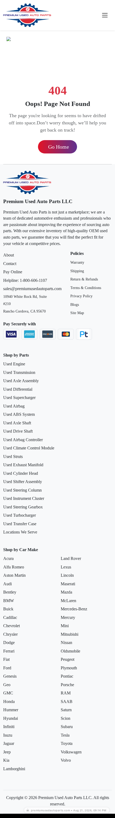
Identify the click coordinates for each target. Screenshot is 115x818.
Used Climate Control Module (28, 448)
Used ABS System (19, 414)
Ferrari (8, 651)
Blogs (74, 305)
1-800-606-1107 (33, 280)
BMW (8, 600)
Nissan (66, 642)
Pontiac (67, 676)
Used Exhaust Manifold (23, 465)
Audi (7, 584)
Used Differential (17, 389)
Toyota (66, 743)
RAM (66, 693)
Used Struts (13, 456)
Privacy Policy (81, 296)
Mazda (66, 592)
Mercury (68, 617)
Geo (6, 684)
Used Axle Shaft (17, 423)
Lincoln (67, 575)
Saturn (66, 710)
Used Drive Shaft (18, 431)
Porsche (67, 684)
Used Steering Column (22, 490)
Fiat (6, 659)
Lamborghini (14, 768)
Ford (7, 668)
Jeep (7, 752)
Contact (9, 263)
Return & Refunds (84, 279)
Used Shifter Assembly (22, 481)
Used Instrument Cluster (23, 498)
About (8, 255)
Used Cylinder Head (20, 473)
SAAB (66, 701)
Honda (9, 701)
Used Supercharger (19, 397)
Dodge (9, 642)
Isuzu (7, 735)
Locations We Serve (20, 532)
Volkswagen (71, 752)
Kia (6, 760)
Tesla (65, 735)
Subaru (67, 726)
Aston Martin (14, 575)
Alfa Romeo (13, 567)
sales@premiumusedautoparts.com (32, 288)
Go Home (58, 147)
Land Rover (71, 558)
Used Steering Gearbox (23, 507)
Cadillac (10, 617)
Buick (8, 609)
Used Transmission (19, 372)
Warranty (77, 262)
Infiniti (8, 726)
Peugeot (67, 659)
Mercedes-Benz (74, 609)
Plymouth (69, 668)
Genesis (10, 676)
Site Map (77, 313)
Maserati (68, 584)
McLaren (68, 600)
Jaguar (8, 743)
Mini (65, 625)
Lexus (66, 567)
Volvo (66, 760)
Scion (65, 718)
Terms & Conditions (85, 288)
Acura (8, 558)
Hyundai (10, 718)
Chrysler (10, 634)
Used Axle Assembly (21, 380)
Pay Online (12, 272)
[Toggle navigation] (105, 15)
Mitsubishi (69, 634)
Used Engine (14, 364)
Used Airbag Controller (23, 439)
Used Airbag (14, 406)
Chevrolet (11, 625)
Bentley (9, 592)
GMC (8, 693)
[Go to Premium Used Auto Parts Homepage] (27, 15)
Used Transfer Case (19, 523)
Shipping (77, 271)
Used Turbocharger (19, 515)
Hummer (10, 710)
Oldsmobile (70, 651)
